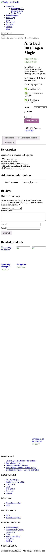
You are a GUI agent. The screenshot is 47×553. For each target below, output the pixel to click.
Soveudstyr (10, 18)
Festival (9, 27)
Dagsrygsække (17, 11)
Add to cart (31, 121)
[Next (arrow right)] (42, 276)
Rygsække (10, 6)
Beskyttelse (10, 22)
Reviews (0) (9, 142)
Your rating (5, 208)
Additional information (27, 138)
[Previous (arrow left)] (4, 276)
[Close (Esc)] (44, 3)
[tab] (9, 138)
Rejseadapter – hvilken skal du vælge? (21, 468)
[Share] (38, 3)
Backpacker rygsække (15, 530)
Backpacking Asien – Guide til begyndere (22, 470)
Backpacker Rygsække (15, 482)
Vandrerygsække (17, 9)
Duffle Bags (16, 13)
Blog (8, 29)
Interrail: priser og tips (14, 463)
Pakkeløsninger (12, 15)
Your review (6, 211)
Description (9, 138)
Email (4, 228)
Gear (8, 20)
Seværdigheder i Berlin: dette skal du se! (22, 461)
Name (4, 224)
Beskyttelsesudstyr (13, 536)
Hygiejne (9, 24)
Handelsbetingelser (13, 503)
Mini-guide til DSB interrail (17, 465)
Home (3, 38)
